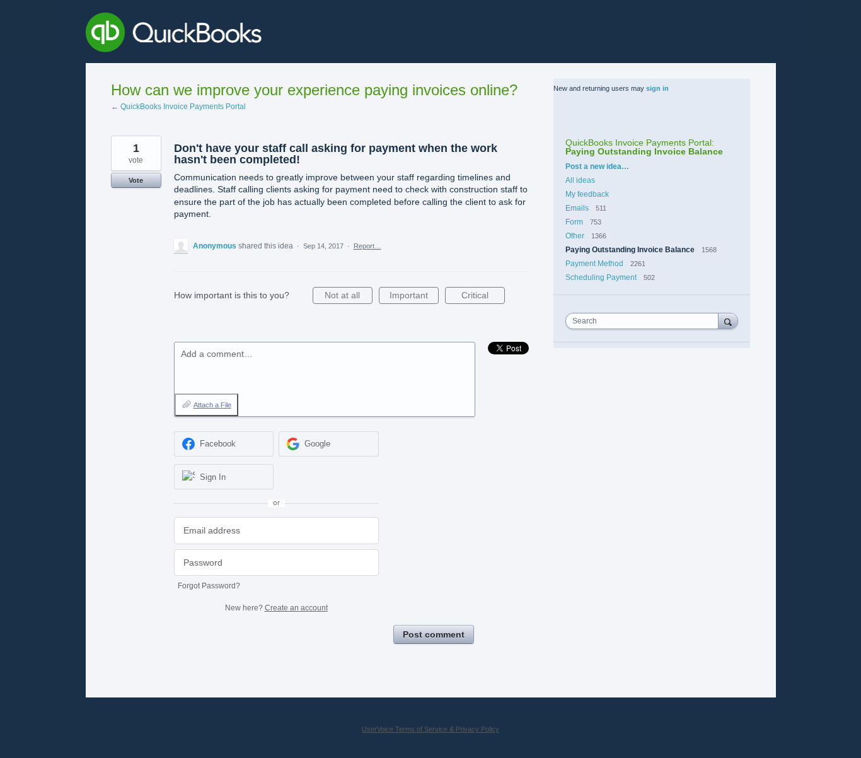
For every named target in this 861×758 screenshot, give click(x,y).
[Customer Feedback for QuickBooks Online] (266, 35)
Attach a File (212, 405)
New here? (276, 607)
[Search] (728, 321)
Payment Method (594, 263)
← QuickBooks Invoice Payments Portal (178, 106)
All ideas (580, 180)
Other (574, 235)
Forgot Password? (209, 585)
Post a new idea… (597, 166)
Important (414, 297)
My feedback (587, 194)
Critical (483, 297)
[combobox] (645, 321)
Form (575, 222)
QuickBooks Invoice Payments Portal (638, 142)
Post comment (434, 634)
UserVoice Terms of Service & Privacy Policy (430, 729)
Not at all (349, 297)
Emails (577, 208)
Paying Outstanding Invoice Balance (644, 151)
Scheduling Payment (601, 277)
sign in (657, 88)
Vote (136, 180)
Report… (367, 246)
